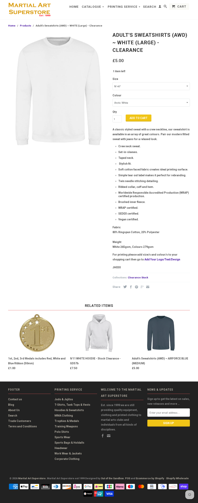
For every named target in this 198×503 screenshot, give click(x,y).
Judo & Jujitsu (64, 399)
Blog (11, 404)
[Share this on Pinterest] (135, 286)
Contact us (15, 399)
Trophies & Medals (67, 421)
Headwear (61, 448)
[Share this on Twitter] (124, 286)
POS (127, 478)
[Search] (165, 7)
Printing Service (124, 7)
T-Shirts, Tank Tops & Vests (72, 404)
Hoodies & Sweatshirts (69, 410)
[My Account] (160, 7)
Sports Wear (62, 437)
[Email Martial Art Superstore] (108, 435)
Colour (117, 95)
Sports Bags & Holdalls (69, 442)
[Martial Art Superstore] (29, 9)
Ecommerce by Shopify (150, 478)
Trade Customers (19, 421)
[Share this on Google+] (141, 286)
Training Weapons (66, 426)
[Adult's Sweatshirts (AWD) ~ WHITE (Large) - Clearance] (58, 91)
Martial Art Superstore (32, 478)
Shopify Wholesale (177, 478)
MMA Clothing (64, 415)
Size (115, 78)
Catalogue (93, 7)
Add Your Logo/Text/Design (162, 259)
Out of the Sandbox (112, 478)
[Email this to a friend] (146, 286)
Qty (115, 111)
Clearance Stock (138, 277)
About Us (14, 410)
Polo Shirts (62, 431)
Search (149, 7)
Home (74, 7)
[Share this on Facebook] (129, 286)
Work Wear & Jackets (68, 453)
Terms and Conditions (22, 426)
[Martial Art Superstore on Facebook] (102, 435)
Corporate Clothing (67, 458)
